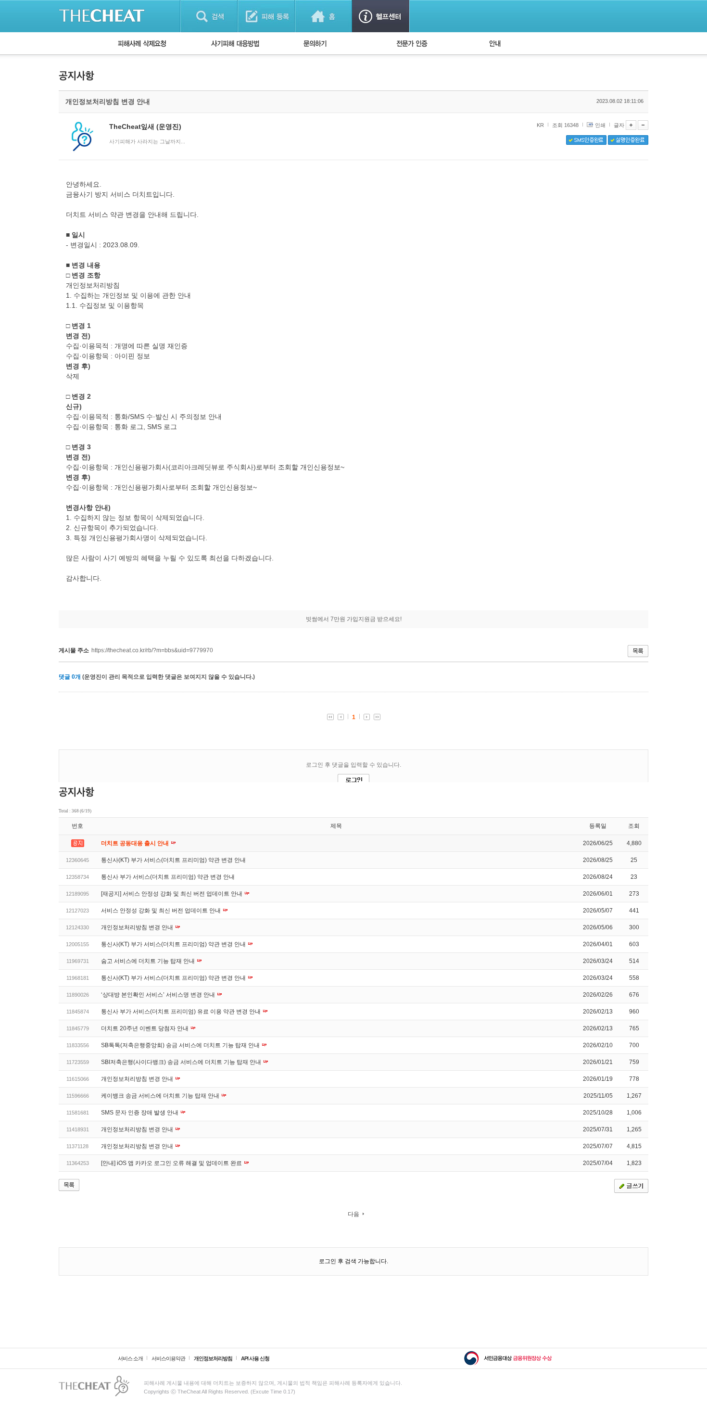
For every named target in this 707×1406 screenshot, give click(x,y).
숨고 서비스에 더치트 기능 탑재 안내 (148, 961)
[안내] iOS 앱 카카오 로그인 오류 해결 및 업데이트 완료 (172, 1163)
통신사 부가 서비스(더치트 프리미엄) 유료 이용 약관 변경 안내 (181, 1011)
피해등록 (266, 16)
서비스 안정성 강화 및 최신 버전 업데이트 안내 (161, 910)
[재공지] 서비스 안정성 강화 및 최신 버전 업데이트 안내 (172, 893)
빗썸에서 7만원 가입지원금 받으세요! (354, 619)
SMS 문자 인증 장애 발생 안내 (140, 1112)
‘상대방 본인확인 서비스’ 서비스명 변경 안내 (158, 994)
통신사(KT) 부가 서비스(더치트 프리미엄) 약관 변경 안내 (173, 860)
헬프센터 (380, 16)
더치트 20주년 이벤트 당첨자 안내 (145, 1028)
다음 (353, 1214)
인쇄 (600, 125)
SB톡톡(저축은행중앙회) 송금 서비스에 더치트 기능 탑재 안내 (181, 1045)
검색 (209, 16)
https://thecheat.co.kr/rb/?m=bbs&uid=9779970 (152, 650)
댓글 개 (70, 676)
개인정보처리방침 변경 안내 (138, 927)
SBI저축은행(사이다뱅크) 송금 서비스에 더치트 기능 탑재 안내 (182, 1062)
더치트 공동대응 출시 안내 (135, 843)
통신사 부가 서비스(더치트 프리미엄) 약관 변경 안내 (168, 877)
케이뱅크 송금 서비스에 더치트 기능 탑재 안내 (161, 1095)
